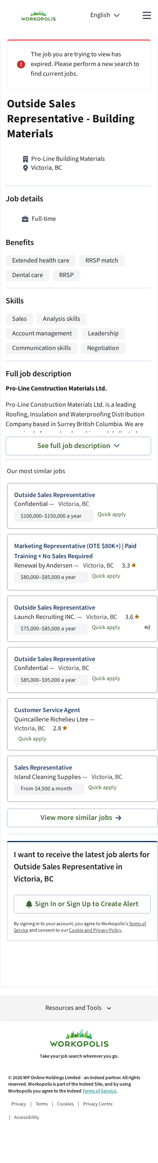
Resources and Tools (73, 1008)
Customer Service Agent (47, 710)
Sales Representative (43, 768)
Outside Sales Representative (54, 495)
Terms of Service (99, 1091)
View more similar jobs (76, 817)
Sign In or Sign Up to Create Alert (87, 904)
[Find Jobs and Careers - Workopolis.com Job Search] (38, 15)
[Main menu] (147, 15)
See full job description (73, 445)
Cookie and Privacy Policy (95, 930)
